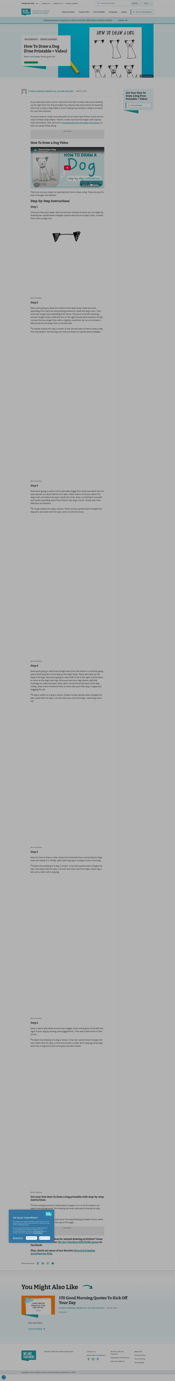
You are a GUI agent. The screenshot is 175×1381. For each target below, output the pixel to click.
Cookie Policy (38, 1233)
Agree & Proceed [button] (44, 1238)
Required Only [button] (31, 1238)
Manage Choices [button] (18, 1238)
